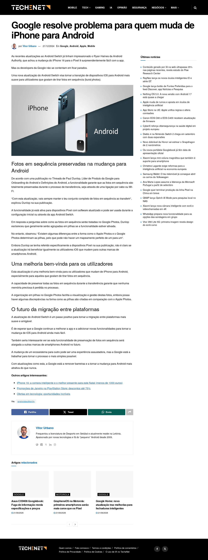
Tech (85, 7)
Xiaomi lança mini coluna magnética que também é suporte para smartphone (169, 159)
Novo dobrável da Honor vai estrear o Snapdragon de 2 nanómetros (169, 143)
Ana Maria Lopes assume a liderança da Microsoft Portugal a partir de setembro (169, 183)
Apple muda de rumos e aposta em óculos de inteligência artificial (166, 103)
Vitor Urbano (30, 46)
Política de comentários (125, 547)
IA (111, 7)
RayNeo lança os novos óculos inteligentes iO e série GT (167, 79)
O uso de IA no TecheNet (118, 551)
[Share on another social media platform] (129, 412)
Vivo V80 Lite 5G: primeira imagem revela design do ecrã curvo (168, 223)
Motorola (62, 494)
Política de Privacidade (70, 551)
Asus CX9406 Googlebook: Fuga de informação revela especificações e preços (27, 504)
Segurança (139, 7)
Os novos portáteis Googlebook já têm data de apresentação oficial (167, 151)
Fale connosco (82, 547)
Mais (174, 7)
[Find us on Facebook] (157, 549)
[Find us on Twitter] (165, 549)
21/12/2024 (48, 46)
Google (64, 46)
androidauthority (26, 401)
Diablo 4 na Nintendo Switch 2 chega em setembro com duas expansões (169, 135)
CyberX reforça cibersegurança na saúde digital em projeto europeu (169, 127)
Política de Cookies (93, 551)
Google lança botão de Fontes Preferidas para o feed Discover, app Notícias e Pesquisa (168, 87)
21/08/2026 (18, 512)
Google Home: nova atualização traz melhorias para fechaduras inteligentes (114, 504)
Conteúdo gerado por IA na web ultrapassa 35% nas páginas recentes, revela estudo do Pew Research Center (167, 70)
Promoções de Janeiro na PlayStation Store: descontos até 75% (54, 388)
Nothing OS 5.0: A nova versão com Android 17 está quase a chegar (167, 95)
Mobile (72, 7)
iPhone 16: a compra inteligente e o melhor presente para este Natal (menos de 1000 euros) (70, 383)
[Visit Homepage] (30, 7)
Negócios (158, 7)
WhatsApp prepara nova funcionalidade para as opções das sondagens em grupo (167, 215)
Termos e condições (101, 547)
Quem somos (65, 547)
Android (74, 46)
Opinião (122, 7)
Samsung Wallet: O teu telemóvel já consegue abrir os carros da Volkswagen (169, 175)
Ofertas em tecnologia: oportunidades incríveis (43, 394)
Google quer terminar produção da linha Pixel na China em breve (168, 191)
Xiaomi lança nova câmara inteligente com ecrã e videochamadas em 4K (168, 207)
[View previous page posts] (69, 524)
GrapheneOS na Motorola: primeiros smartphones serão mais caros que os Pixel (71, 504)
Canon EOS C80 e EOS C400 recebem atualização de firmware (169, 119)
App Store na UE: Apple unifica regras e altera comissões (166, 111)
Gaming (100, 7)
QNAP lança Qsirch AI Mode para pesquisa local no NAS (169, 199)
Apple (83, 46)
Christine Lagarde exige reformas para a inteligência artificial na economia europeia (165, 167)
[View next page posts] (75, 524)
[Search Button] (195, 7)
